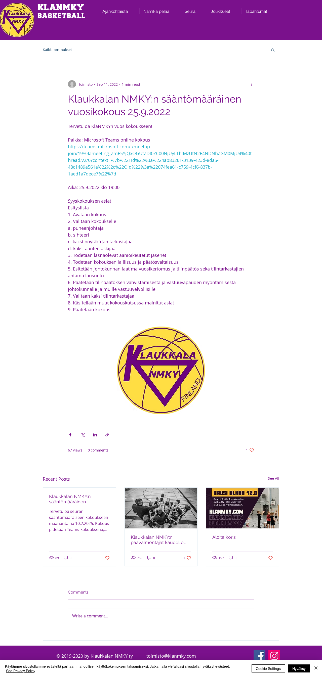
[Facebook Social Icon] (259, 656)
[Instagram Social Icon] (274, 656)
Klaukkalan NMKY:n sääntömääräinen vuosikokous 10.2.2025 (72, 499)
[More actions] (251, 84)
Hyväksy (299, 668)
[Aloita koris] (242, 508)
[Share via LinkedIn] (95, 434)
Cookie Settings (268, 668)
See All (273, 478)
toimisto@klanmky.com (171, 656)
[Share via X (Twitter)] (82, 434)
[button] (272, 50)
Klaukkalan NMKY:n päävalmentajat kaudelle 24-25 (157, 539)
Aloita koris (224, 537)
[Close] (316, 668)
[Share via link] (107, 434)
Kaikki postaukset (57, 49)
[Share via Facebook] (70, 434)
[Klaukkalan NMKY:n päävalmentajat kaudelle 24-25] (161, 508)
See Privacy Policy (20, 670)
